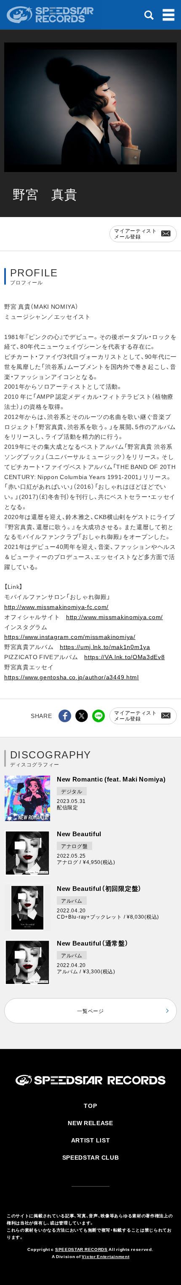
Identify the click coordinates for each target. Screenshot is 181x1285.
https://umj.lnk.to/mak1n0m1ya (105, 646)
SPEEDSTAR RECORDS (81, 1249)
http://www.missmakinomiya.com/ (114, 616)
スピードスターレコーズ (51, 14)
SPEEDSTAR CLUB (90, 1157)
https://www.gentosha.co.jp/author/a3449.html (71, 677)
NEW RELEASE (90, 1122)
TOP (90, 1105)
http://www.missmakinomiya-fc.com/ (56, 606)
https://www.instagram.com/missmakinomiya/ (70, 636)
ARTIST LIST (90, 1140)
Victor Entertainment (105, 1256)
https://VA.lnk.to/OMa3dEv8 (124, 656)
